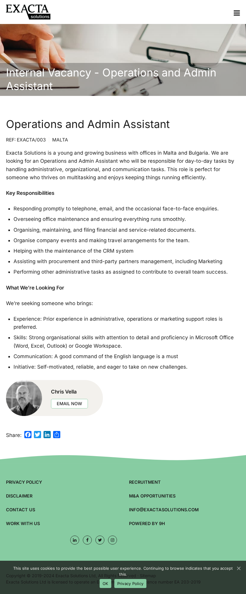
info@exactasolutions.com (164, 509)
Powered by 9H (147, 523)
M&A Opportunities (152, 495)
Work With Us (23, 523)
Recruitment (145, 482)
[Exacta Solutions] (36, 12)
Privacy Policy (24, 482)
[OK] (239, 568)
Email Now (69, 403)
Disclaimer (19, 495)
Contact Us (20, 509)
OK (105, 583)
